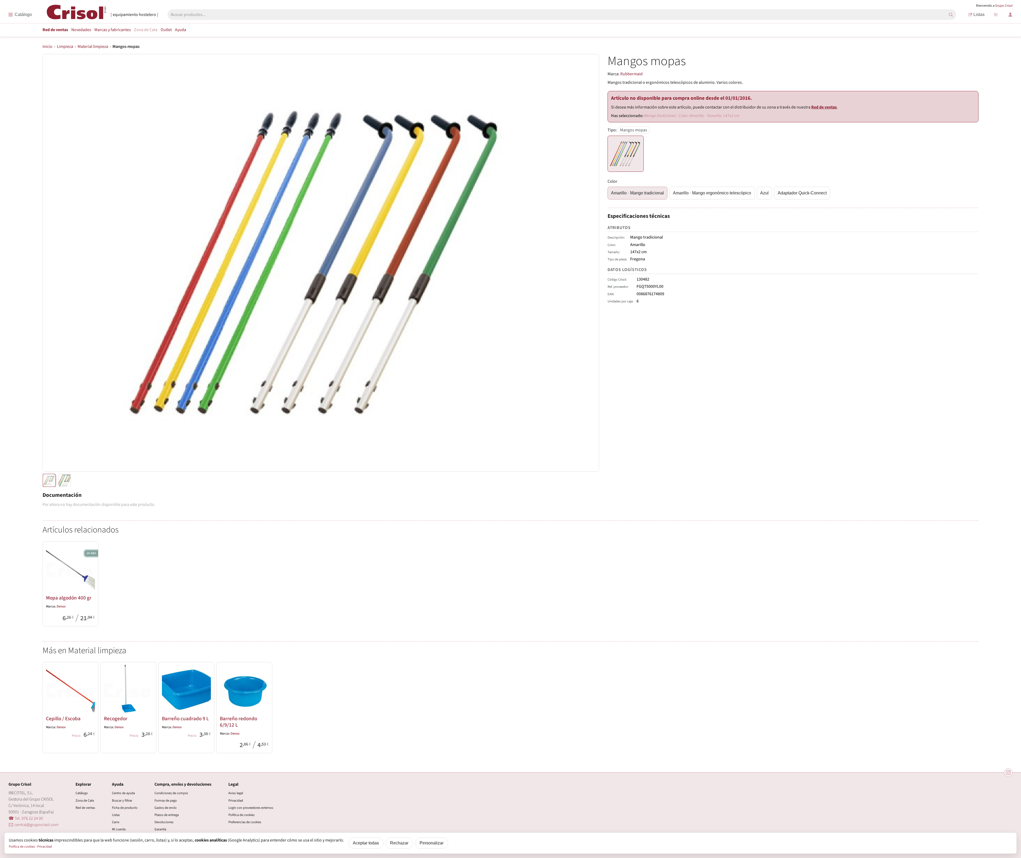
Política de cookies (241, 815)
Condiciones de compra (171, 793)
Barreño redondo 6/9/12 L (238, 722)
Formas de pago (165, 800)
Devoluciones (163, 822)
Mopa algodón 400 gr (68, 598)
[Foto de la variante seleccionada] (49, 480)
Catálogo (82, 793)
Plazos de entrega (166, 815)
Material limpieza (93, 46)
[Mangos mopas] (626, 154)
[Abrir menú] (20, 14)
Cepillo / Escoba (63, 718)
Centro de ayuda (123, 793)
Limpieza (65, 46)
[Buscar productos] (951, 15)
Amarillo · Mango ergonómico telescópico (712, 193)
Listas (979, 14)
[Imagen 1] (64, 480)
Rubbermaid (631, 74)
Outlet (166, 30)
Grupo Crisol (1003, 5)
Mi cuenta (118, 829)
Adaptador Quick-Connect (802, 193)
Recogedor (115, 718)
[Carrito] (995, 14)
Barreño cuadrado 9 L (185, 718)
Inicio (47, 46)
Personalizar (431, 843)
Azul (764, 193)
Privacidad (235, 800)
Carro (115, 822)
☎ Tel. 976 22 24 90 (26, 818)
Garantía (160, 829)
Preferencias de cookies (244, 822)
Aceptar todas (366, 843)
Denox (61, 606)
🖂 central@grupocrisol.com (33, 825)
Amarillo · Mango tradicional (637, 193)
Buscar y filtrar (122, 800)
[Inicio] (76, 14)
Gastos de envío (165, 807)
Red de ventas (55, 30)
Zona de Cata (145, 30)
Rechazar (399, 843)
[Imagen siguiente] (588, 262)
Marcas (112, 30)
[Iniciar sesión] (1010, 14)
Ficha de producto (124, 807)
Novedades (81, 30)
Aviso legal (235, 793)
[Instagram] (1008, 772)
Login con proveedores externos (250, 807)
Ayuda (180, 30)
